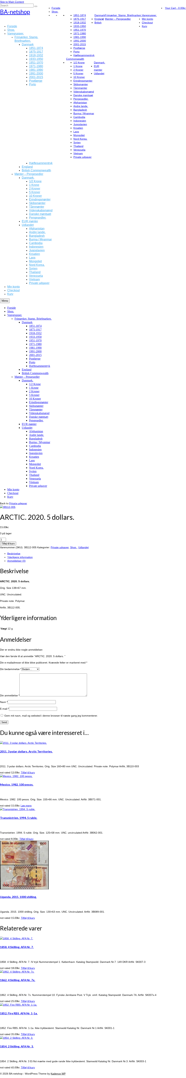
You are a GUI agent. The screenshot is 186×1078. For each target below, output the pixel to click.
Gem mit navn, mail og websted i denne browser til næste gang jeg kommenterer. (51, 715)
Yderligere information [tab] (20, 557)
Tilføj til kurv (8, 543)
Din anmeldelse (9, 695)
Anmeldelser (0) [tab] (16, 560)
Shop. (73, 547)
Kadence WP (58, 1073)
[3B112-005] (7, 507)
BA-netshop (15, 11)
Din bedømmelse (10, 669)
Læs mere (26, 805)
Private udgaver (18, 503)
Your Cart (175, 8)
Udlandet (83, 547)
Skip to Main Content (12, 1)
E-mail (4, 708)
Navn (4, 702)
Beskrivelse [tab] (13, 553)
